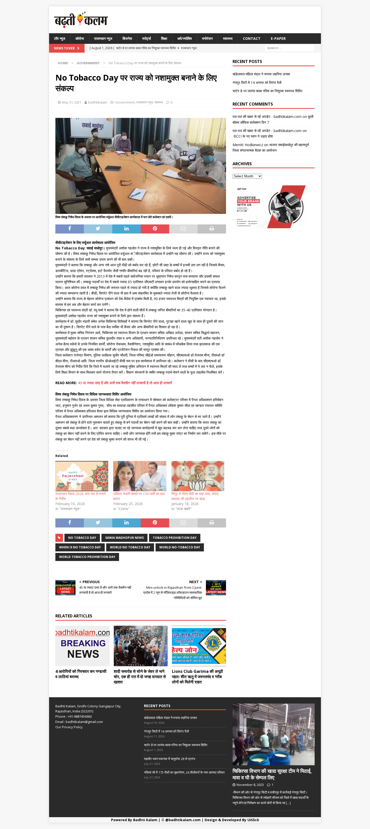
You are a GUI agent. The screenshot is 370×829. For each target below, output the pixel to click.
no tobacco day (82, 538)
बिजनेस (127, 38)
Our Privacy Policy (69, 727)
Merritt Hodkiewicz (248, 144)
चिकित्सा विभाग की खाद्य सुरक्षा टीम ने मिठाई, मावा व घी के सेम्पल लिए (272, 774)
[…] (288, 803)
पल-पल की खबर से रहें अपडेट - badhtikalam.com (267, 116)
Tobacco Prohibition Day (175, 538)
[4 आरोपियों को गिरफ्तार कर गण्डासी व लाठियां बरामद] (82, 646)
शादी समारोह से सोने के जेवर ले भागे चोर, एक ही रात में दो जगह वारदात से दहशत (140, 677)
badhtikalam (97, 102)
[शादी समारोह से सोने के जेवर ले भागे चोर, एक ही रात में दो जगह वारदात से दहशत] (141, 646)
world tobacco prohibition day (87, 557)
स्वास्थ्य (228, 38)
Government (125, 102)
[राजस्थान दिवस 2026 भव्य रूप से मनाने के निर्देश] (81, 476)
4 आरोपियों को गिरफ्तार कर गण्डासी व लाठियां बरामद (80, 674)
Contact (252, 38)
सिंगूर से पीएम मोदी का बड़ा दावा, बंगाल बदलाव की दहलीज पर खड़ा (194, 496)
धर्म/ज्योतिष (184, 38)
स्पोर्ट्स (146, 38)
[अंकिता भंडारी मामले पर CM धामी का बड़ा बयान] (139, 476)
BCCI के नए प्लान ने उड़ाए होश (253, 136)
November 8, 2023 (250, 784)
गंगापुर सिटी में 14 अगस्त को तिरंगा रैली (257, 82)
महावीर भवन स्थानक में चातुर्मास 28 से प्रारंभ (169, 758)
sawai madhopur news (124, 538)
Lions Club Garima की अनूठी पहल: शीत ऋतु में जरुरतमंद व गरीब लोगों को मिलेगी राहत (197, 677)
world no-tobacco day (179, 547)
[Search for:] (289, 48)
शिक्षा (164, 38)
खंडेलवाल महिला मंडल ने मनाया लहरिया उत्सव (261, 74)
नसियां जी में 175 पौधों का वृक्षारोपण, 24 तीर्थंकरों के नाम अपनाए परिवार (184, 772)
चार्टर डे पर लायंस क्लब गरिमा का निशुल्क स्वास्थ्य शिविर (267, 90)
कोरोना (80, 38)
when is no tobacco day (80, 547)
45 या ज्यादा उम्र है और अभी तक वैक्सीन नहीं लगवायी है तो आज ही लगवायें (125, 382)
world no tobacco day (130, 547)
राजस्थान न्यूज (103, 38)
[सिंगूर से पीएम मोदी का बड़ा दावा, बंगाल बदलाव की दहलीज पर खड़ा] (197, 476)
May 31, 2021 (71, 102)
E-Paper (278, 38)
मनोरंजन (207, 38)
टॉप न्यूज (59, 38)
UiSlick (253, 819)
